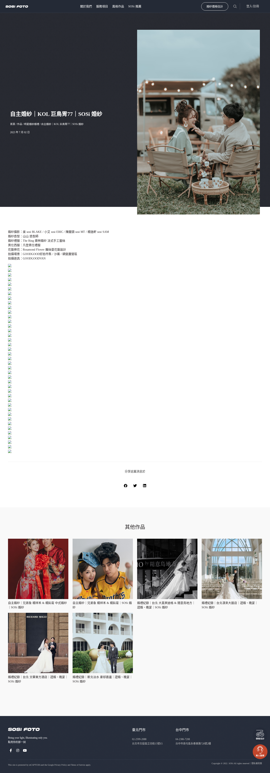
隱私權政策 (256, 763)
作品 (19, 124)
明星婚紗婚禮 (31, 124)
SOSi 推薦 (134, 6)
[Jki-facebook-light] (11, 750)
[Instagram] (18, 750)
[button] (125, 485)
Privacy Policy (60, 765)
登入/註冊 (252, 6)
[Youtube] (25, 750)
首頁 (12, 124)
